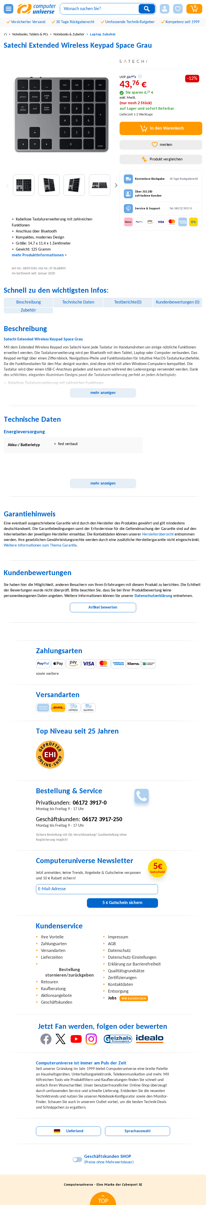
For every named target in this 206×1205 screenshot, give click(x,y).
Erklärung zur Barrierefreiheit (134, 964)
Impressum (118, 937)
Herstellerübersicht (158, 534)
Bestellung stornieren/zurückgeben (69, 973)
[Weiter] (116, 185)
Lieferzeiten (52, 957)
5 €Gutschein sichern (122, 902)
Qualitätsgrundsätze (126, 971)
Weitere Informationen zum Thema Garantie (40, 546)
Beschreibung (28, 302)
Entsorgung (118, 991)
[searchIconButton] (147, 9)
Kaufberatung (53, 989)
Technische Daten (78, 302)
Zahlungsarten (54, 944)
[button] (164, 9)
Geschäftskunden (56, 1002)
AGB (112, 944)
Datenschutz (119, 950)
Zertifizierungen (122, 978)
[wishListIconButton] (178, 9)
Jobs (127, 998)
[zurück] (7, 185)
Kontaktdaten (120, 984)
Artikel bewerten (102, 608)
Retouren (49, 982)
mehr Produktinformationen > (39, 255)
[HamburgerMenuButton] (8, 9)
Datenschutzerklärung (153, 596)
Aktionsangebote (56, 995)
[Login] (164, 9)
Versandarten (53, 950)
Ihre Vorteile (52, 937)
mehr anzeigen (103, 393)
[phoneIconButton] (141, 796)
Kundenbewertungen (177, 302)
